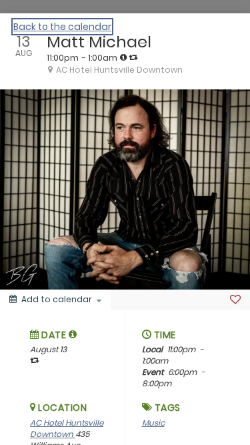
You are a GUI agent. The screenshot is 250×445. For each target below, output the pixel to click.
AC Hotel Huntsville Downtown (66, 428)
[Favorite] (235, 300)
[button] (73, 334)
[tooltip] (123, 57)
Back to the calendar (62, 26)
